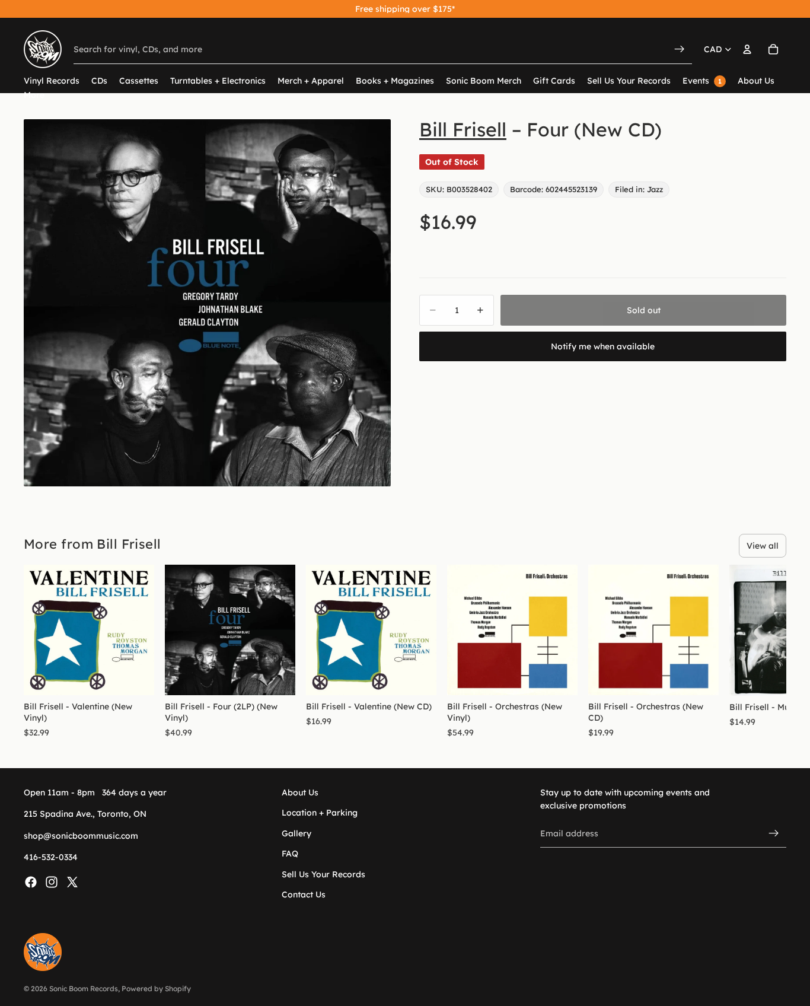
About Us (300, 792)
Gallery (296, 832)
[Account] (747, 49)
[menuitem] (34, 95)
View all (763, 545)
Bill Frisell (462, 129)
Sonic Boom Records (83, 988)
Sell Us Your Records (323, 873)
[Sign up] (773, 833)
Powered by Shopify (156, 988)
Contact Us (304, 894)
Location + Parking (320, 812)
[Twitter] (72, 881)
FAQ (290, 853)
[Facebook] (31, 881)
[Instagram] (51, 881)
